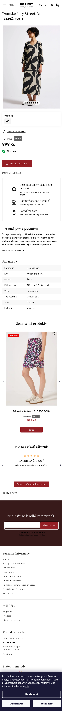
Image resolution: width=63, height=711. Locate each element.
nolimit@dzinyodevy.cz (13, 638)
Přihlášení (7, 616)
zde (27, 686)
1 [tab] (25, 102)
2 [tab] (27, 102)
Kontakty (7, 559)
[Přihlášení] (52, 5)
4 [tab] (31, 102)
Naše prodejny (9, 572)
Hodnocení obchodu (12, 576)
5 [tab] (33, 102)
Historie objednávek (12, 620)
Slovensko (8, 593)
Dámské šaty (33, 268)
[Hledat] (46, 5)
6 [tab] (35, 102)
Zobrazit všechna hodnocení (31, 484)
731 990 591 (9, 642)
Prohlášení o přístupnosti (14, 589)
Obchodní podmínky (12, 581)
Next (60, 382)
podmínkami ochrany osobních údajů (31, 535)
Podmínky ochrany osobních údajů (19, 585)
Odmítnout (16, 703)
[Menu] (8, 5)
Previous (3, 382)
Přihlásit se (49, 525)
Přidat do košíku (19, 163)
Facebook (7, 654)
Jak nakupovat (9, 568)
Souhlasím (46, 703)
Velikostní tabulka (16, 131)
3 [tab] (29, 102)
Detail (31, 430)
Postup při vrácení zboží (14, 563)
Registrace (8, 611)
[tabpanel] (31, 67)
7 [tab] (37, 102)
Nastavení (31, 694)
